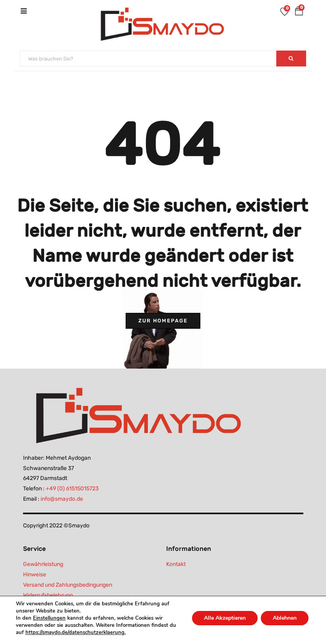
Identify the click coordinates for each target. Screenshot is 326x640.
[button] (299, 12)
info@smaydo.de (62, 499)
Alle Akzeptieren (225, 618)
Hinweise (34, 574)
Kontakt (176, 564)
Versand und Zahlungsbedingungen (67, 584)
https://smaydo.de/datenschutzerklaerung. (75, 632)
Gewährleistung (43, 564)
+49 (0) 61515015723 (72, 488)
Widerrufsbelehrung (48, 595)
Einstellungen (49, 618)
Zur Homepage (163, 321)
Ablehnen (285, 618)
